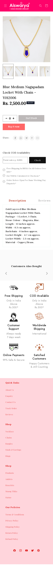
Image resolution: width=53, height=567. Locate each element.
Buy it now (13, 127)
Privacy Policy (11, 520)
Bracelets (9, 485)
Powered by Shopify (41, 566)
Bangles (9, 443)
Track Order (11, 408)
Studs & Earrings (13, 450)
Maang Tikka (11, 491)
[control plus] (14, 118)
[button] (5, 6)
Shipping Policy (12, 527)
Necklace (9, 431)
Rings (7, 456)
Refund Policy (11, 539)
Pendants (9, 473)
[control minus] (5, 118)
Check (37, 160)
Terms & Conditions (14, 514)
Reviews (9, 414)
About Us (9, 390)
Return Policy (11, 533)
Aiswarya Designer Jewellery (22, 566)
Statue (8, 497)
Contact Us (10, 402)
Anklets (8, 479)
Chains (8, 437)
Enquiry (9, 396)
